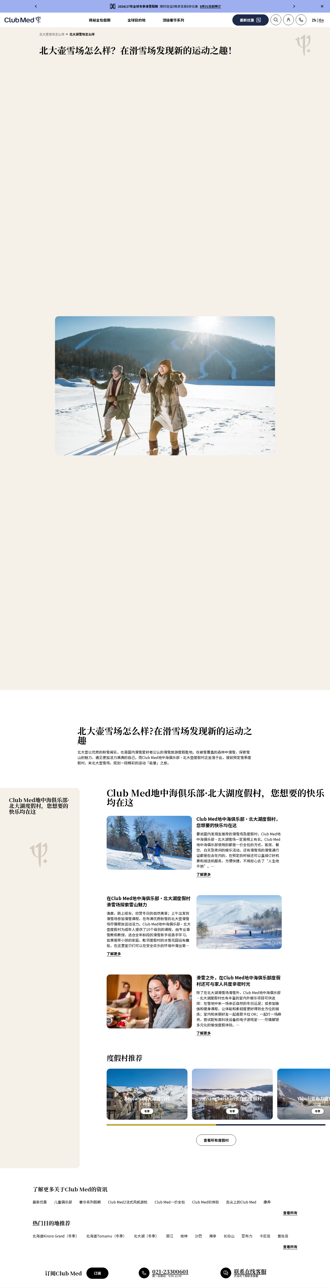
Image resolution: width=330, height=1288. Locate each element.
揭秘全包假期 (99, 20)
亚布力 (247, 1236)
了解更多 (203, 874)
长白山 (229, 1236)
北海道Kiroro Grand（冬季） (56, 1236)
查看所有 (290, 1212)
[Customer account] (288, 19)
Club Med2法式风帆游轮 (127, 1202)
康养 (267, 1202)
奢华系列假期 (90, 1202)
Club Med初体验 (205, 1202)
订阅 (97, 1273)
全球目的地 (136, 20)
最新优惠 (40, 1202)
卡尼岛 (265, 1236)
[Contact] (301, 19)
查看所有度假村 (216, 1140)
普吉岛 (282, 1236)
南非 (212, 1236)
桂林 (184, 1236)
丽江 (169, 1236)
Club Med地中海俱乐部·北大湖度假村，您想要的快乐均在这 (39, 805)
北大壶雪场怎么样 (51, 34)
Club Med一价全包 (170, 1202)
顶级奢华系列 (173, 20)
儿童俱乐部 (63, 1202)
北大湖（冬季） (146, 1236)
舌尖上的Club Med (241, 1202)
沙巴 (198, 1236)
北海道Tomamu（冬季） (106, 1236)
